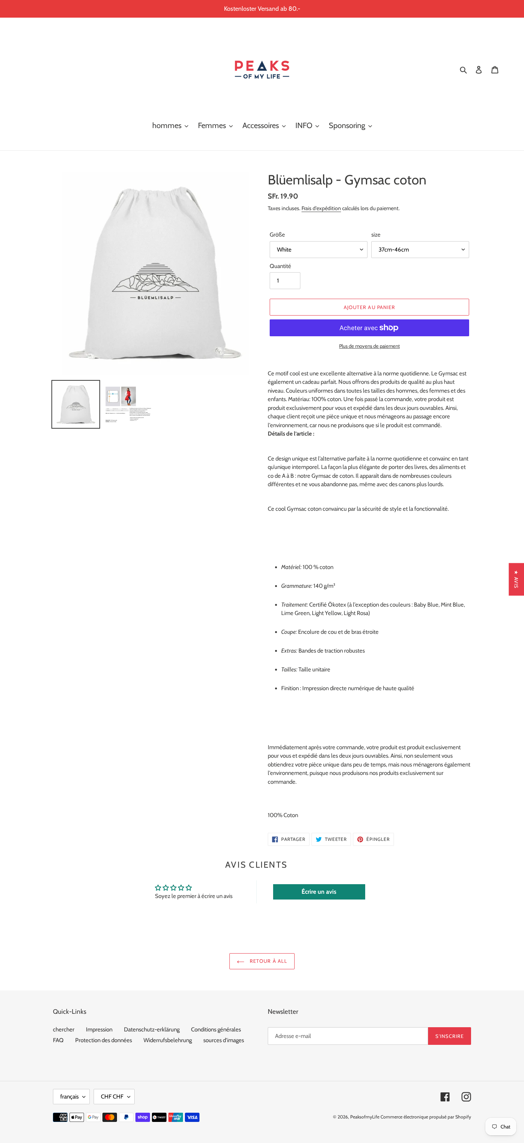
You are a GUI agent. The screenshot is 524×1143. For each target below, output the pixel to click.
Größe (277, 234)
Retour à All (267, 961)
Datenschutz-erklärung (152, 1029)
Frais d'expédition (321, 208)
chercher (63, 1029)
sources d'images (223, 1040)
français (69, 1096)
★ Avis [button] (516, 579)
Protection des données (103, 1040)
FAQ (58, 1040)
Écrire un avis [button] (319, 891)
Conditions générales (216, 1029)
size (376, 234)
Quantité (280, 266)
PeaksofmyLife (364, 1117)
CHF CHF (112, 1096)
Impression (99, 1029)
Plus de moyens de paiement (369, 346)
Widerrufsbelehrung (167, 1040)
